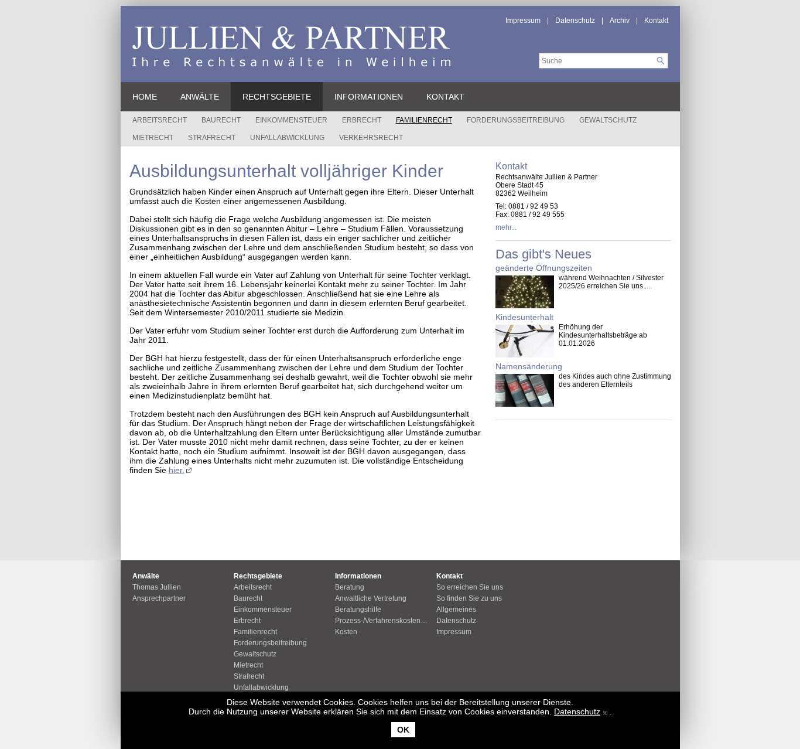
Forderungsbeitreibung (516, 120)
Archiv (620, 20)
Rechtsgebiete (276, 96)
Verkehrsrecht (371, 138)
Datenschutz (577, 711)
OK (403, 729)
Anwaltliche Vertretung (370, 598)
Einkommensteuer (291, 120)
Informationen (368, 96)
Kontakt (656, 20)
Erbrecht (361, 120)
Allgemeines (456, 609)
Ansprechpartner (159, 598)
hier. (176, 470)
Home (144, 96)
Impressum (523, 20)
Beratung (349, 587)
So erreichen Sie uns (469, 587)
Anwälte (199, 96)
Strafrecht (211, 138)
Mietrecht (152, 138)
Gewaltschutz (608, 120)
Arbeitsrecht (159, 120)
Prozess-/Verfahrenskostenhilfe (384, 621)
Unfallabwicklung (287, 138)
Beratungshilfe (358, 609)
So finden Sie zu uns (469, 598)
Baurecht (221, 120)
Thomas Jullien (156, 587)
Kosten (346, 632)
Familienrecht (424, 120)
